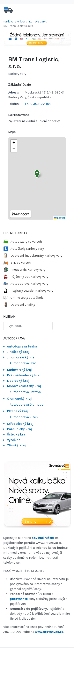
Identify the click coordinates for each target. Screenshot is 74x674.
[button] (37, 174)
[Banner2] (37, 495)
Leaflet (61, 217)
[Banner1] (37, 38)
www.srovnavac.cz (49, 632)
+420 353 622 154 (38, 104)
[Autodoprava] (8, 10)
